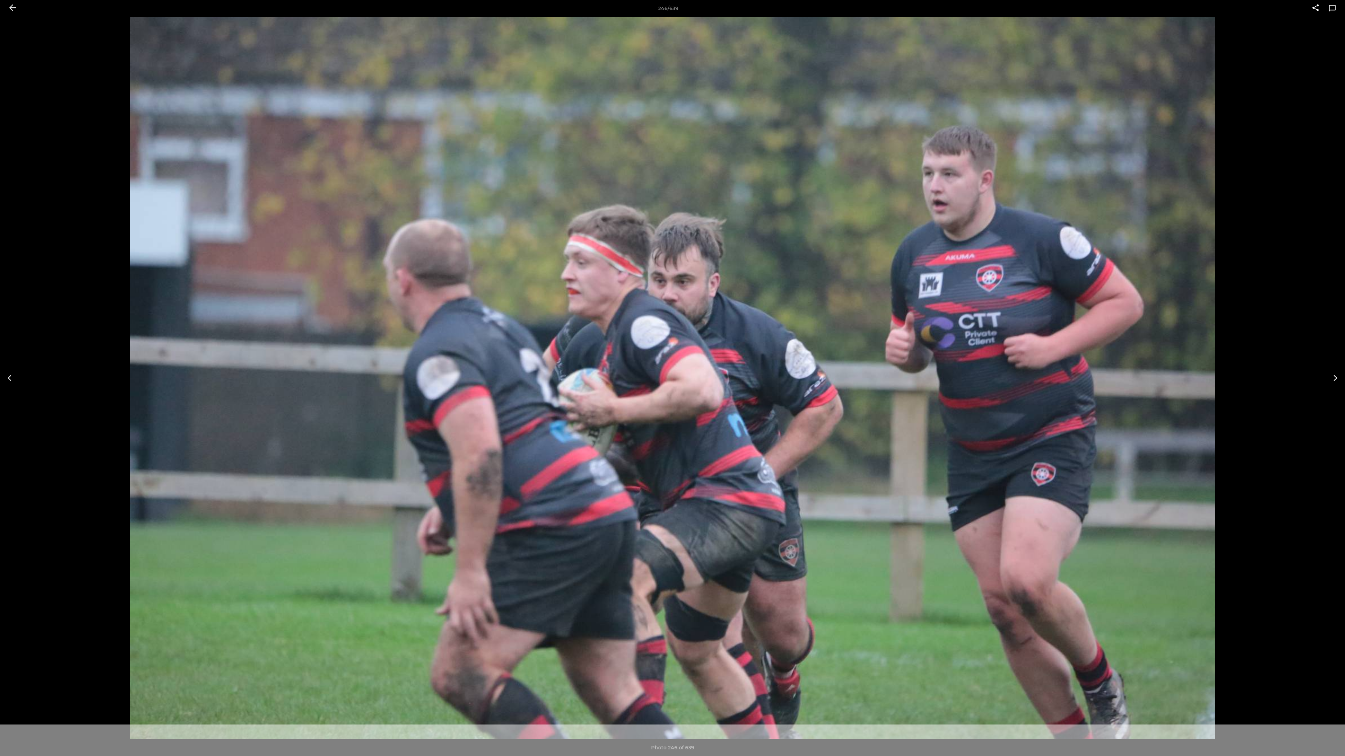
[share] (1315, 8)
